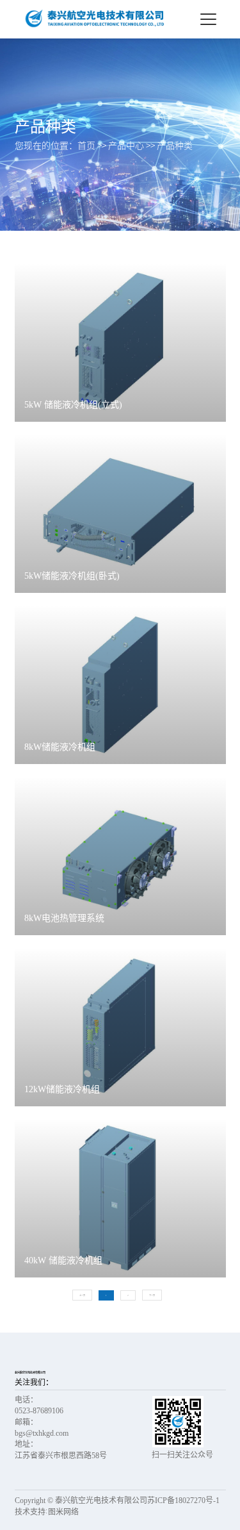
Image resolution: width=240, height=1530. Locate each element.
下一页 (152, 1295)
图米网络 (63, 1512)
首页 (86, 145)
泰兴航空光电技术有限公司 (30, 1372)
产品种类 (175, 145)
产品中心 (126, 145)
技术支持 (30, 1512)
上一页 (82, 1295)
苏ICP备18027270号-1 (183, 1500)
